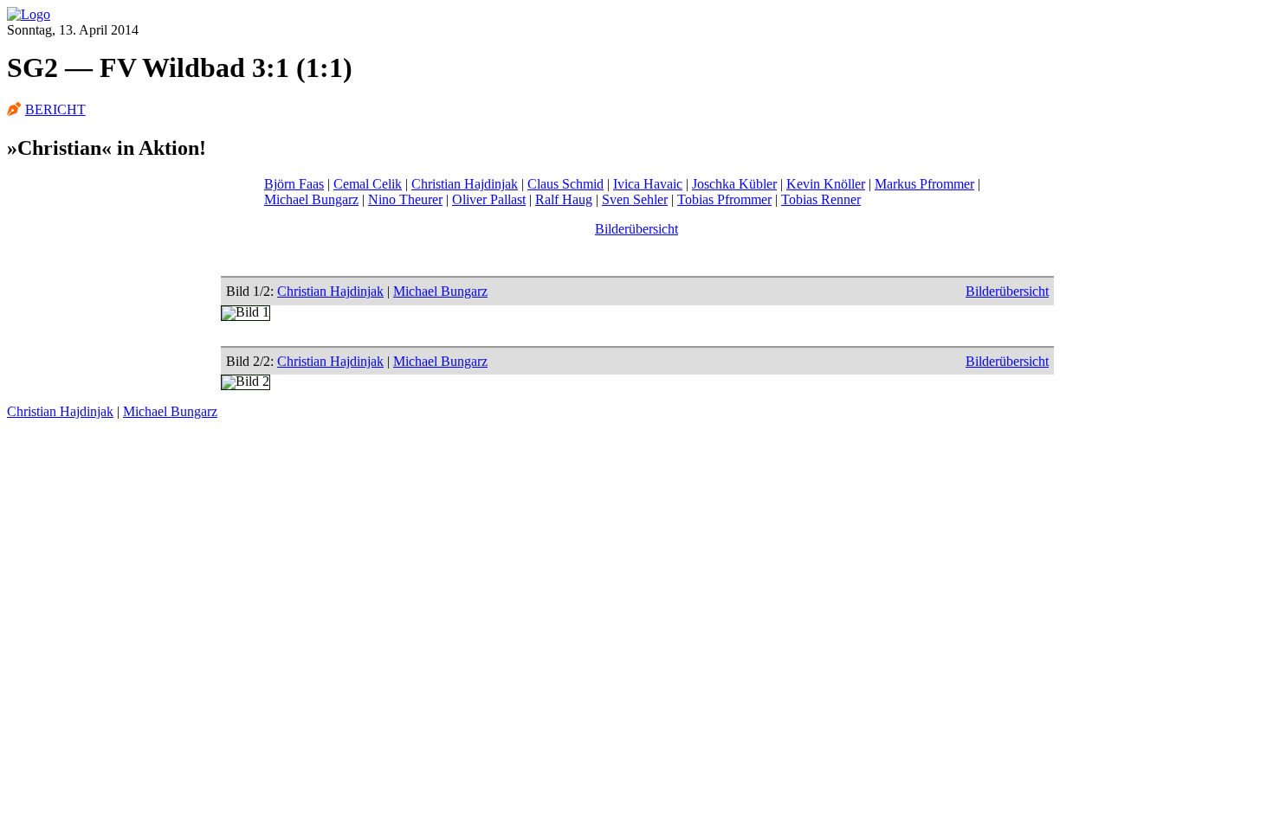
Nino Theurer (405, 199)
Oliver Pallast (489, 199)
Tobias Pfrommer (724, 199)
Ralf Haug (563, 199)
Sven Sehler (635, 199)
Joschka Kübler (734, 183)
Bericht (55, 109)
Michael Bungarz (311, 199)
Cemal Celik (367, 183)
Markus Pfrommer (924, 183)
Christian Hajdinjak (464, 183)
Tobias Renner (821, 199)
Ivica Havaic (647, 183)
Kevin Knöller (825, 183)
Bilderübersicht (636, 228)
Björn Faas (294, 183)
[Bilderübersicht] (28, 14)
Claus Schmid (565, 183)
